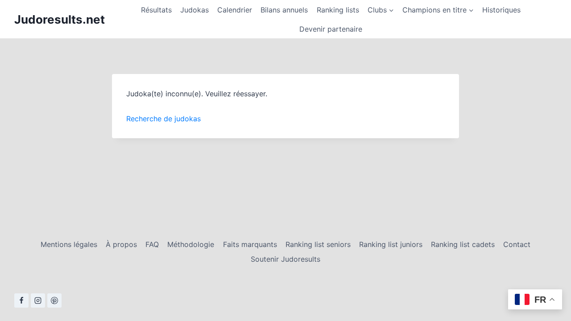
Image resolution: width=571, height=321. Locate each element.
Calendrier (234, 9)
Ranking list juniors (390, 244)
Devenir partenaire (330, 29)
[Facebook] (21, 300)
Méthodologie (190, 244)
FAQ (152, 244)
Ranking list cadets (463, 244)
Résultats (156, 9)
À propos (121, 244)
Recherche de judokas (163, 118)
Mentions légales (69, 244)
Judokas (194, 9)
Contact (516, 244)
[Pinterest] (54, 300)
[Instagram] (38, 300)
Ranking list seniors (318, 244)
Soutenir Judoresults (285, 259)
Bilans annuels (284, 9)
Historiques (501, 9)
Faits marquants (250, 244)
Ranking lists (338, 9)
